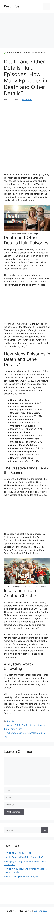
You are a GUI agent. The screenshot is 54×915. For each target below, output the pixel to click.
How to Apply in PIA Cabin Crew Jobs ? (23, 857)
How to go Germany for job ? (18, 853)
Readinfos (11, 6)
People (10, 721)
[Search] (44, 830)
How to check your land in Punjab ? (21, 876)
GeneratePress (40, 911)
